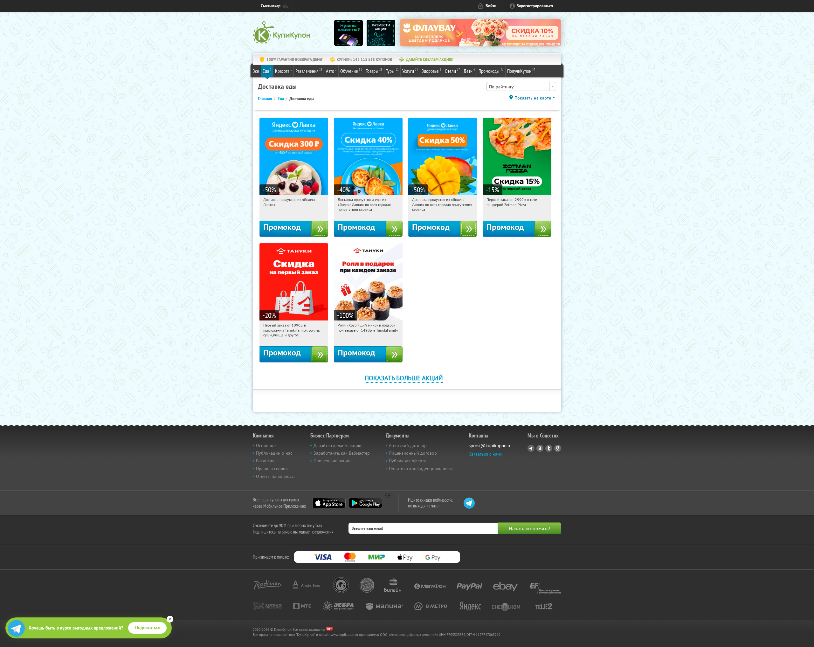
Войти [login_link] (491, 6)
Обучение (351, 70)
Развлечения (308, 70)
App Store (329, 503)
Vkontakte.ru (539, 448)
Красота (283, 70)
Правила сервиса (273, 468)
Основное (266, 445)
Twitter (548, 448)
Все (255, 71)
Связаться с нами (486, 454)
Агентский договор (408, 445)
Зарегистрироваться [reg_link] (535, 6)
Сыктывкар (270, 6)
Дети (469, 70)
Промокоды (491, 70)
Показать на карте (532, 98)
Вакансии (265, 461)
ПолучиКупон (521, 70)
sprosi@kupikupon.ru (490, 446)
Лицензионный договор (413, 453)
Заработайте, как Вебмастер (342, 453)
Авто (331, 70)
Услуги (410, 70)
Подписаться (147, 627)
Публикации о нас (274, 453)
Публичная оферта (407, 461)
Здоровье (431, 70)
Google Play (365, 503)
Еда (267, 70)
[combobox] (521, 86)
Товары (374, 70)
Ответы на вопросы (275, 476)
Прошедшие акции (332, 461)
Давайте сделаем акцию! (338, 445)
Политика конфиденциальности (421, 468)
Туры (392, 70)
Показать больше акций (404, 378)
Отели (452, 70)
